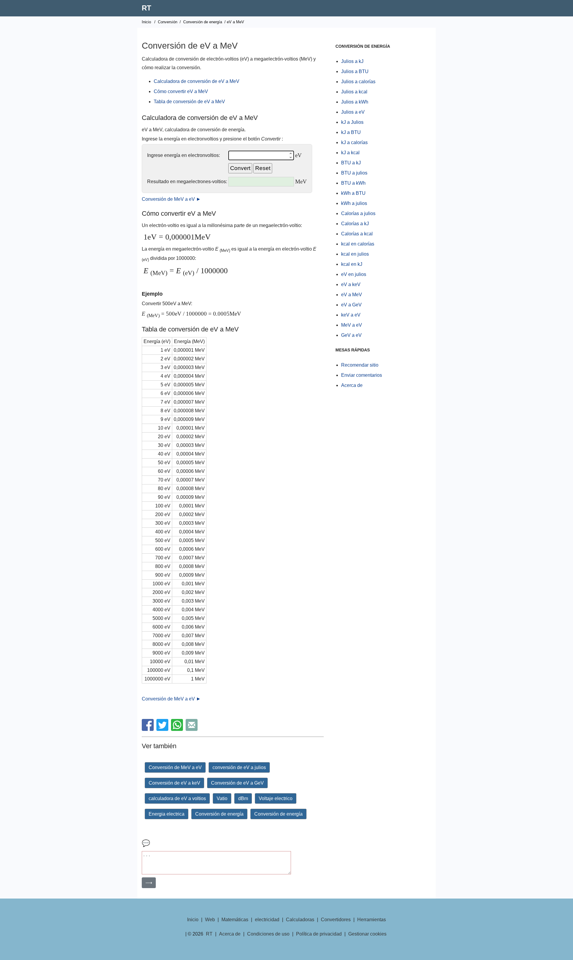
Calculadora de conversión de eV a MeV (196, 81)
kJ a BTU (351, 132)
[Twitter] (163, 729)
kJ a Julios (352, 122)
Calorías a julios (358, 213)
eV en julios (353, 274)
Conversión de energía (202, 22)
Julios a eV (353, 112)
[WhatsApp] (177, 729)
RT (146, 8)
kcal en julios (355, 254)
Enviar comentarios (361, 375)
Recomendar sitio (359, 365)
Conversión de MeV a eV (175, 767)
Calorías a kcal (357, 233)
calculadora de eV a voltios (177, 798)
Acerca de (352, 385)
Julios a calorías (358, 81)
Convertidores (336, 919)
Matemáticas (234, 919)
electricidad (267, 919)
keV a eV (351, 314)
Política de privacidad (319, 933)
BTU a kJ (351, 162)
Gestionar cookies (367, 933)
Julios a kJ (352, 61)
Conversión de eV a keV (174, 782)
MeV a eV (351, 325)
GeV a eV (351, 335)
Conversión (167, 22)
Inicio (146, 22)
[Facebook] (148, 729)
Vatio (222, 798)
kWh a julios (354, 203)
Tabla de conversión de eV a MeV (189, 101)
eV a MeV (351, 294)
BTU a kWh (353, 183)
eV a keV (351, 284)
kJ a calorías (354, 142)
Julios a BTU (355, 71)
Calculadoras (300, 919)
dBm (243, 798)
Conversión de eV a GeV (237, 782)
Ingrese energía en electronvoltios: (183, 155)
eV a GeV (351, 304)
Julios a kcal (354, 91)
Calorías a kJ (355, 223)
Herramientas (371, 919)
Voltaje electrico (275, 798)
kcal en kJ (351, 264)
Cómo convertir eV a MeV (181, 91)
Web (210, 919)
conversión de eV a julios (239, 767)
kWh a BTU (353, 193)
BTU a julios (354, 172)
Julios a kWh (354, 101)
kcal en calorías (357, 243)
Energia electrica (166, 814)
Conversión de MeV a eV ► (171, 199)
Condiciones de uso (268, 933)
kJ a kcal (350, 152)
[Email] (192, 729)
